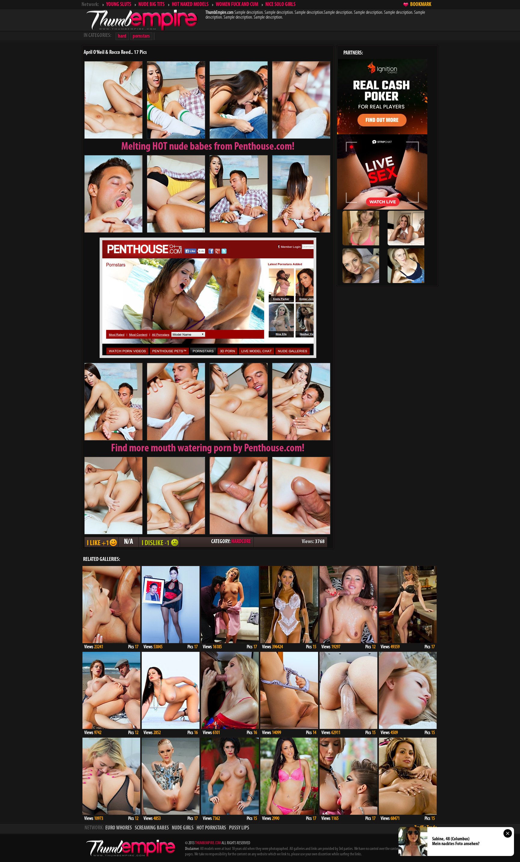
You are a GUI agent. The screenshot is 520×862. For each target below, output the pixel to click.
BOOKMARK (420, 5)
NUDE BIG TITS (151, 5)
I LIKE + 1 (101, 542)
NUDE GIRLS (182, 828)
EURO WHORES (118, 828)
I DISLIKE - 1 (159, 542)
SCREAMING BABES (152, 828)
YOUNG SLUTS (118, 5)
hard (122, 36)
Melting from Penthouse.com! (208, 147)
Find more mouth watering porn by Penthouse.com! (208, 448)
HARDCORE (241, 542)
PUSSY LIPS (239, 828)
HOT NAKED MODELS (190, 5)
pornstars (141, 36)
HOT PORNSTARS (211, 828)
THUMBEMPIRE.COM (208, 843)
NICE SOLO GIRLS (280, 5)
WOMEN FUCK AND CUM (237, 5)
